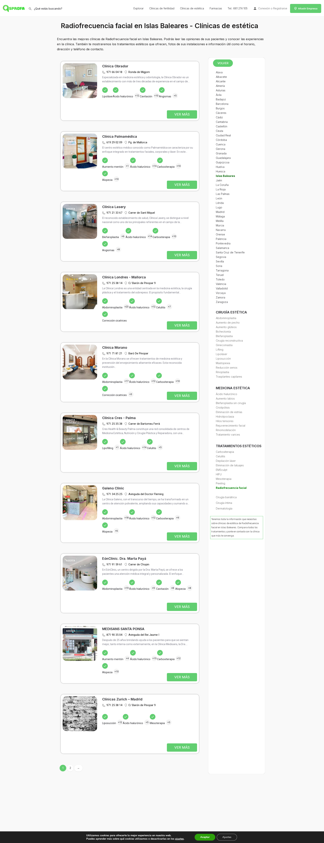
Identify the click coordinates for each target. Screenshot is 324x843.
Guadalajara (223, 157)
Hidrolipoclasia (225, 416)
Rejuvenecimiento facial (230, 425)
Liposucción (223, 358)
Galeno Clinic (113, 488)
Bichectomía (223, 331)
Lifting (219, 349)
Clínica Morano (114, 347)
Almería (220, 85)
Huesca (220, 171)
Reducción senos (226, 367)
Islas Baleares (225, 175)
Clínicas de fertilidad (161, 8)
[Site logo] (14, 8)
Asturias (220, 90)
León (219, 198)
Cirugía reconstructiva (229, 340)
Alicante (221, 81)
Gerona (220, 148)
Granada (221, 153)
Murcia (220, 225)
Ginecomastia (224, 345)
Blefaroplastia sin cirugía (231, 403)
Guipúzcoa (222, 162)
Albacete (221, 76)
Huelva (220, 166)
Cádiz (219, 117)
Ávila (218, 94)
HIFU (219, 474)
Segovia (221, 256)
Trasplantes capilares (229, 376)
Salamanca (222, 247)
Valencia (221, 284)
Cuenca (220, 144)
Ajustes (226, 837)
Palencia (221, 238)
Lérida (220, 202)
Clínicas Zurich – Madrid (122, 699)
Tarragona (222, 270)
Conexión (264, 8)
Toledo (220, 279)
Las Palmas (223, 193)
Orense (220, 234)
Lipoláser (221, 354)
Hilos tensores (224, 421)
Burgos (220, 108)
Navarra (221, 229)
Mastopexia (223, 363)
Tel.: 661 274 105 (238, 8)
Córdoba (221, 139)
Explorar (139, 8)
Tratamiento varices (228, 434)
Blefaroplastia (224, 336)
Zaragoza (222, 302)
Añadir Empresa (307, 8)
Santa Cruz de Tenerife (230, 252)
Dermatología (224, 508)
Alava (219, 72)
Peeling (220, 483)
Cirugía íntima (224, 502)
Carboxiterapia (225, 451)
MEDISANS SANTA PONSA (123, 629)
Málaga (220, 216)
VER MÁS (182, 114)
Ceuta (219, 130)
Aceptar (205, 837)
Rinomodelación (226, 430)
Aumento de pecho (228, 322)
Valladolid (222, 288)
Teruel (220, 274)
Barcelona (222, 103)
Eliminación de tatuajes (230, 465)
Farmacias (216, 8)
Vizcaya (221, 293)
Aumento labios (225, 398)
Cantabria (222, 121)
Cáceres (221, 112)
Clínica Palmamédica (119, 136)
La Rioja (221, 189)
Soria (219, 265)
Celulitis (220, 456)
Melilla (220, 220)
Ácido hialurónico (226, 394)
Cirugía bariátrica (226, 497)
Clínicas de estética (192, 8)
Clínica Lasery (114, 207)
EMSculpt (221, 469)
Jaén (219, 180)
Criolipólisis (223, 407)
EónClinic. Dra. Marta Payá (124, 558)
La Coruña (222, 184)
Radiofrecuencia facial (231, 487)
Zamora (220, 297)
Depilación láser (226, 460)
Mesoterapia (223, 478)
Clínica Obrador (115, 66)
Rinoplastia (222, 372)
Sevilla (220, 261)
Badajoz (221, 99)
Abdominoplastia (226, 318)
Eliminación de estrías (229, 412)
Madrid (220, 211)
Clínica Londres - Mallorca (124, 277)
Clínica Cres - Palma (119, 418)
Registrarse (280, 8)
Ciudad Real (223, 135)
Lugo (219, 207)
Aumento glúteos (226, 327)
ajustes (179, 839)
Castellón (221, 126)
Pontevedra (223, 243)
